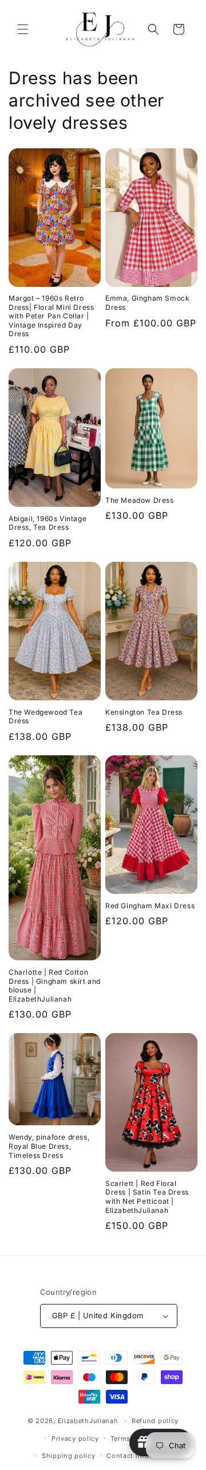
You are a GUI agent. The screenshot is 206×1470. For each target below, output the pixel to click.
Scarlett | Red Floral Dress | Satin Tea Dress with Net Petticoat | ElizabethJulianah (147, 1197)
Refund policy (155, 1421)
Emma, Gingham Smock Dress (147, 303)
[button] (22, 29)
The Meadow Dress (139, 500)
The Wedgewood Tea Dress (45, 717)
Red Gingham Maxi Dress (150, 905)
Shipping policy (69, 1456)
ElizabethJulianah (89, 1421)
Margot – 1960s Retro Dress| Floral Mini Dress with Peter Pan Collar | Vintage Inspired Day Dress (51, 316)
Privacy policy (75, 1438)
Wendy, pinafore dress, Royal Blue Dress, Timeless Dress (49, 1146)
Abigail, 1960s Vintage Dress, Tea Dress (47, 523)
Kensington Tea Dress (144, 712)
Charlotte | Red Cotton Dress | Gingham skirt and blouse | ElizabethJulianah (55, 985)
